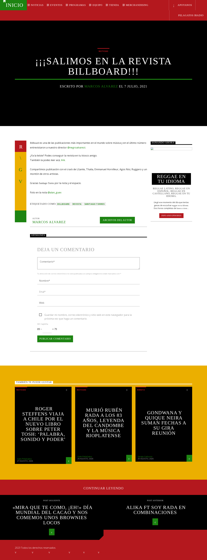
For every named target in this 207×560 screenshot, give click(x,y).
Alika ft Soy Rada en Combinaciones (156, 510)
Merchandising (137, 5)
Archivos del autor (117, 220)
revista (77, 204)
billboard (63, 204)
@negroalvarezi (76, 147)
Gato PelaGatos (24, 458)
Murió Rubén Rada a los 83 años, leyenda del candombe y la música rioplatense (103, 422)
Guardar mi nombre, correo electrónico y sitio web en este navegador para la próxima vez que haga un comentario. (88, 315)
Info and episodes (171, 215)
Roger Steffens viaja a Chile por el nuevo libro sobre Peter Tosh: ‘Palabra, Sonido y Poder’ (43, 424)
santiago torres (95, 204)
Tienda (114, 5)
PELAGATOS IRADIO (190, 15)
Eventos (56, 5)
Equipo (97, 5)
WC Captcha (42, 324)
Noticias (37, 5)
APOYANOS (184, 5)
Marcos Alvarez (101, 86)
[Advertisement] (171, 273)
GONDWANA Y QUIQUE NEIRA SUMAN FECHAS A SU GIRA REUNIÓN (163, 423)
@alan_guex (54, 192)
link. (63, 160)
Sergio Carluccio (145, 456)
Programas (77, 5)
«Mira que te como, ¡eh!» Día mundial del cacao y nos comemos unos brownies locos (53, 515)
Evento (141, 389)
